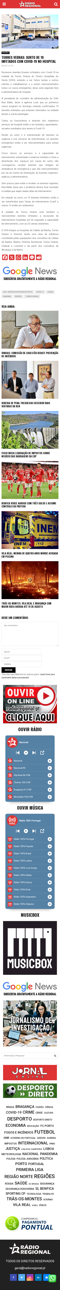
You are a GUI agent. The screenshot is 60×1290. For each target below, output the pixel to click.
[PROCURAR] (55, 1056)
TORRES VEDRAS (32, 296)
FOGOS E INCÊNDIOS (18, 1132)
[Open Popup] (42, 752)
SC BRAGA (34, 1184)
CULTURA (48, 1113)
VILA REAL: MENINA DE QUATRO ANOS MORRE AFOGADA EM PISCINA (30, 554)
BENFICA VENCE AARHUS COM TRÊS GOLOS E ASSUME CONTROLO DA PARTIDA (29, 504)
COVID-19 (40, 292)
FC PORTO (47, 1126)
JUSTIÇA (12, 1148)
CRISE (39, 1112)
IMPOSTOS (10, 1143)
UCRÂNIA (48, 1199)
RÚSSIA (9, 1183)
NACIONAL (30, 1154)
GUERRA (51, 1138)
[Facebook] (13, 1277)
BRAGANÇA (24, 1107)
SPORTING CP (15, 1193)
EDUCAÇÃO (33, 1126)
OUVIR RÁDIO (30, 729)
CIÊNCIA (49, 1107)
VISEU (35, 1205)
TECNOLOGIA (34, 1194)
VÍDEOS (42, 1205)
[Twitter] (21, 1277)
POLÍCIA (10, 1158)
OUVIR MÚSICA (30, 808)
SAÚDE (21, 1183)
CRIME (28, 1112)
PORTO (21, 1163)
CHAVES (40, 1107)
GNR (6, 1138)
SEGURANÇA (47, 1183)
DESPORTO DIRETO (42, 1120)
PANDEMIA (7, 296)
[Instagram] (30, 1277)
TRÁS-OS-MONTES (24, 1198)
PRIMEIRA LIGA (29, 1169)
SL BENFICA (44, 1189)
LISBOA (50, 292)
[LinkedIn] (38, 1277)
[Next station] (17, 752)
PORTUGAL (36, 1164)
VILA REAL (22, 1205)
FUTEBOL (44, 1132)
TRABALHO (48, 1194)
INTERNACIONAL (33, 1143)
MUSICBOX (30, 915)
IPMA (52, 1143)
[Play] (25, 752)
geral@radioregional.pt (30, 1268)
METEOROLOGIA (11, 1154)
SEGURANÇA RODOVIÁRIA (20, 1188)
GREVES (41, 1138)
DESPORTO (19, 1119)
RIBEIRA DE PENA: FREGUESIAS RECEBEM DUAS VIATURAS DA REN (26, 404)
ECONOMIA (16, 1125)
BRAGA (10, 1107)
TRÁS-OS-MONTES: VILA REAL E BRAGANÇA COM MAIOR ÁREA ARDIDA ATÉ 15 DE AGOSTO (26, 605)
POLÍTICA (46, 1158)
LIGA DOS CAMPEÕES (31, 1149)
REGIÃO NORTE (18, 1176)
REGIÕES (5, 53)
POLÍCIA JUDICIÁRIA (28, 1158)
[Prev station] (34, 752)
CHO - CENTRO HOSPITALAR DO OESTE (17, 292)
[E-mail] (46, 1277)
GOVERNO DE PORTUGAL (23, 1138)
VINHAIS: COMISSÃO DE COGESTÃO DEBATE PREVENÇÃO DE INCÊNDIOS (30, 354)
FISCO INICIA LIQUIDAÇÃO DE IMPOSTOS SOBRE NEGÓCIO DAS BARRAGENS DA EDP (26, 454)
